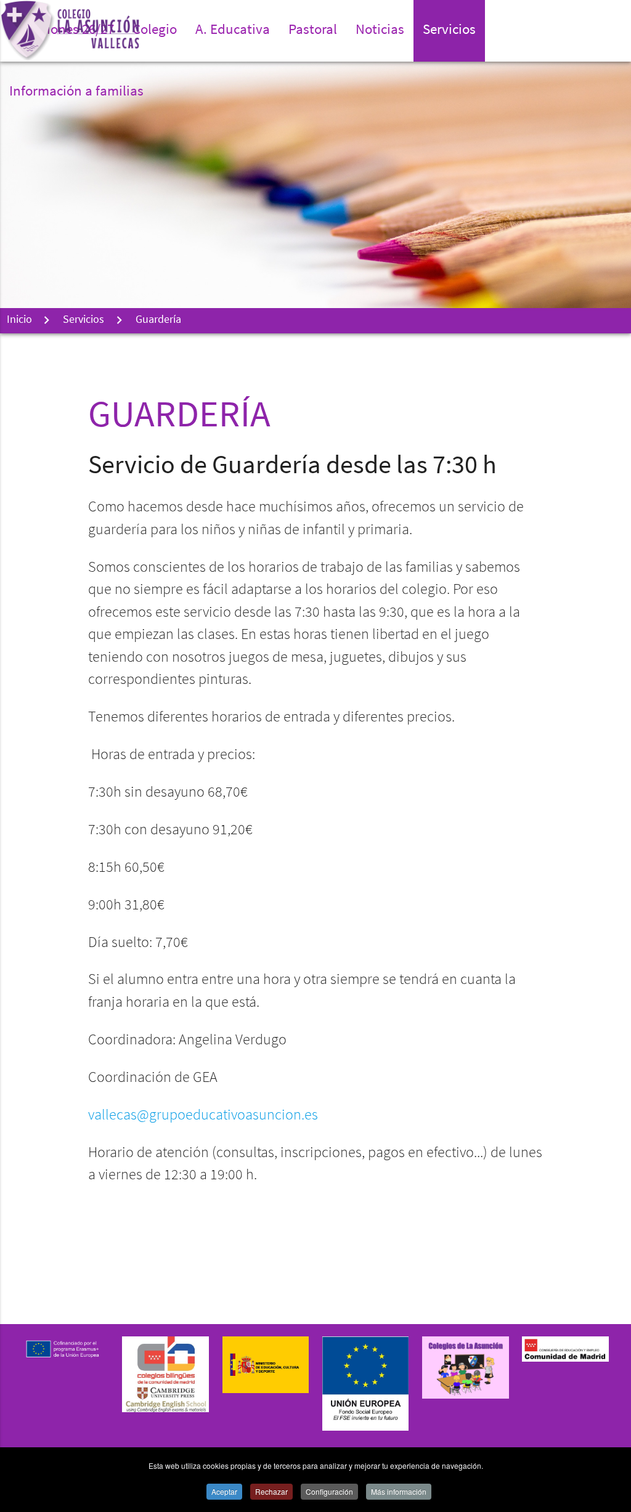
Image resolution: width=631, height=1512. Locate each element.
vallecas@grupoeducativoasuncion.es (203, 1115)
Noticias (380, 30)
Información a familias (76, 92)
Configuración (329, 1491)
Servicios (83, 320)
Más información (398, 1491)
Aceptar (224, 1491)
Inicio (19, 320)
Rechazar (271, 1491)
